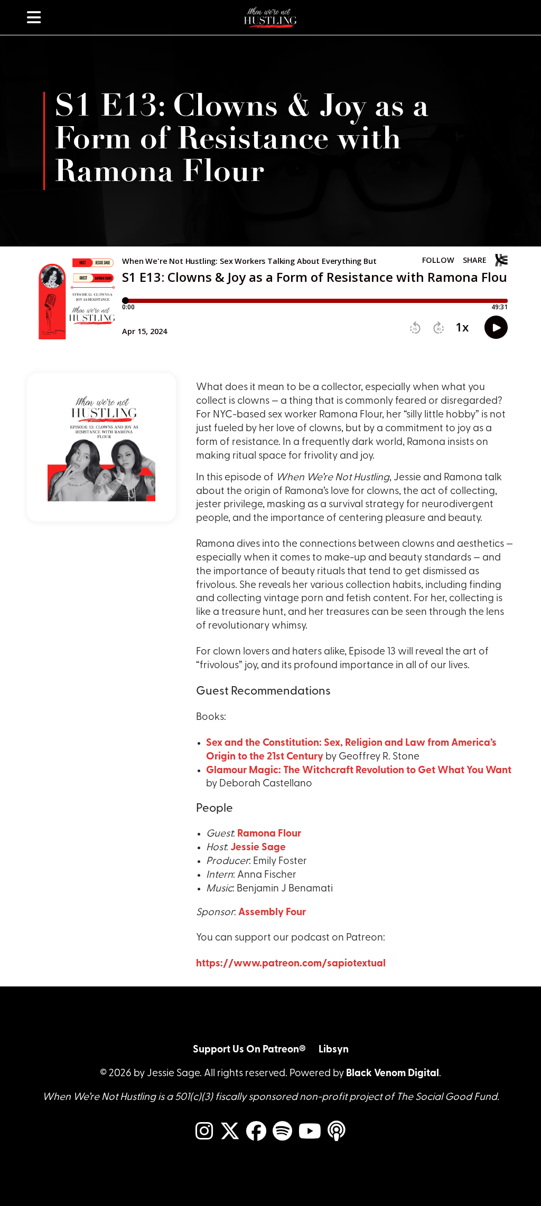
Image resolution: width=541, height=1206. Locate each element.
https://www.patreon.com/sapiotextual (291, 964)
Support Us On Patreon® (249, 1050)
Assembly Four (272, 913)
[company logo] (270, 17)
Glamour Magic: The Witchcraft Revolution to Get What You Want (358, 771)
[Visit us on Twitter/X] (230, 1132)
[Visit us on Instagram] (204, 1132)
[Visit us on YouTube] (310, 1132)
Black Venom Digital (392, 1074)
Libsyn (334, 1050)
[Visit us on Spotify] (282, 1132)
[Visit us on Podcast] (337, 1132)
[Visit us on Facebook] (256, 1132)
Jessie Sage (258, 848)
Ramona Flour (269, 834)
